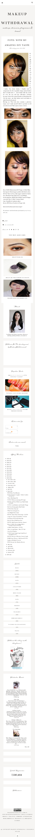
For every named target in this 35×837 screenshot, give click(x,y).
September (11, 485)
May (9, 544)
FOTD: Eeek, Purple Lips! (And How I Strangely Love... (17, 534)
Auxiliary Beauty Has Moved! (14, 711)
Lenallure (16, 681)
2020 (8, 458)
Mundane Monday (17, 618)
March (9, 548)
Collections (17, 586)
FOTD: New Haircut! (12, 508)
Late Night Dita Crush (13, 512)
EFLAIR (17, 831)
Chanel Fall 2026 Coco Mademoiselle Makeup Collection (16, 690)
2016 (8, 466)
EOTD (17, 580)
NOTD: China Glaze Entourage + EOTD (17, 514)
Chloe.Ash (16, 699)
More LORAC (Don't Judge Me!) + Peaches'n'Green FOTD (16, 525)
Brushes (17, 605)
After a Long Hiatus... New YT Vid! (16, 529)
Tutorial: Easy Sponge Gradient (17, 393)
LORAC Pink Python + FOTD (15, 527)
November (11, 481)
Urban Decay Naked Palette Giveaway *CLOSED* (17, 376)
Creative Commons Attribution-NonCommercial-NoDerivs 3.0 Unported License (18, 818)
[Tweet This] (12, 229)
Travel (17, 631)
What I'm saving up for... (13, 510)
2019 (8, 460)
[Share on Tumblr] (18, 229)
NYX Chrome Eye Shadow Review (16, 542)
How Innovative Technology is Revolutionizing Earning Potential (15, 701)
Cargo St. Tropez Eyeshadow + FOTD (17, 516)
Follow (17, 446)
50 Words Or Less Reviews (17, 624)
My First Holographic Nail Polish (16, 507)
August (10, 487)
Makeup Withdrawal (17, 17)
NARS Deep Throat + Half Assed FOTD (17, 538)
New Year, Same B (11, 721)
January (10, 552)
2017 (8, 464)
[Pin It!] (14, 229)
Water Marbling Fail (12, 498)
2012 (8, 474)
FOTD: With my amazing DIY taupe (16, 500)
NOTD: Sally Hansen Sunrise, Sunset (17, 522)
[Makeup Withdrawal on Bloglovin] (17, 656)
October (10, 483)
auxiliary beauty (16, 710)
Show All (27, 746)
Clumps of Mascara (16, 719)
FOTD (6, 221)
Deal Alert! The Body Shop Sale (15, 518)
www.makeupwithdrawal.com (13, 814)
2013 (8, 472)
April (9, 546)
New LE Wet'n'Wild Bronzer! (14, 520)
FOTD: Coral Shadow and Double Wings (17, 505)
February (10, 550)
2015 (8, 468)
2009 (8, 554)
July (9, 489)
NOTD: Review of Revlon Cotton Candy (17, 536)
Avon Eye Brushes (12, 531)
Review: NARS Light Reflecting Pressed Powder (17, 410)
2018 (8, 462)
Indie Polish (17, 593)
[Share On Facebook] (10, 229)
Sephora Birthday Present (14, 540)
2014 (8, 470)
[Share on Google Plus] (16, 229)
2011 (8, 476)
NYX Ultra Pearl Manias (13, 493)
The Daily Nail (16, 729)
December (11, 479)
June (9, 491)
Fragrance (17, 612)
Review (17, 574)
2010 (8, 478)
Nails (17, 568)
